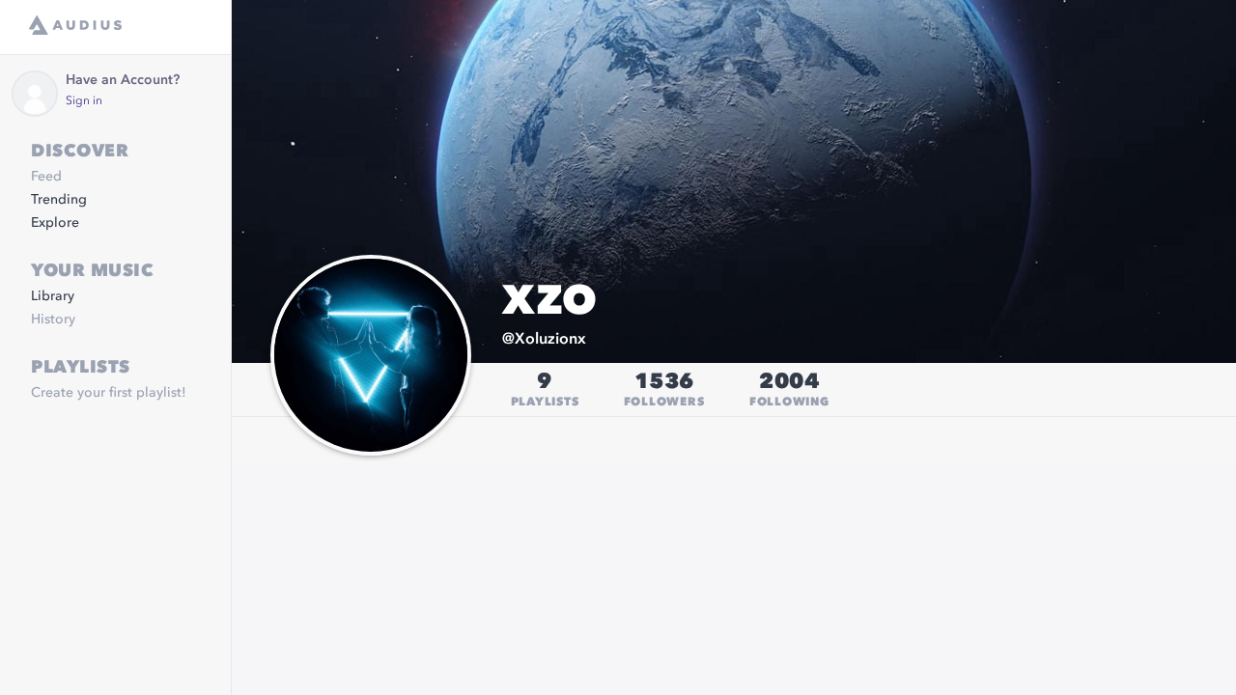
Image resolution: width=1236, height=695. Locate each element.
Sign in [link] (84, 101)
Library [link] (52, 296)
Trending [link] (59, 200)
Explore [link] (55, 223)
